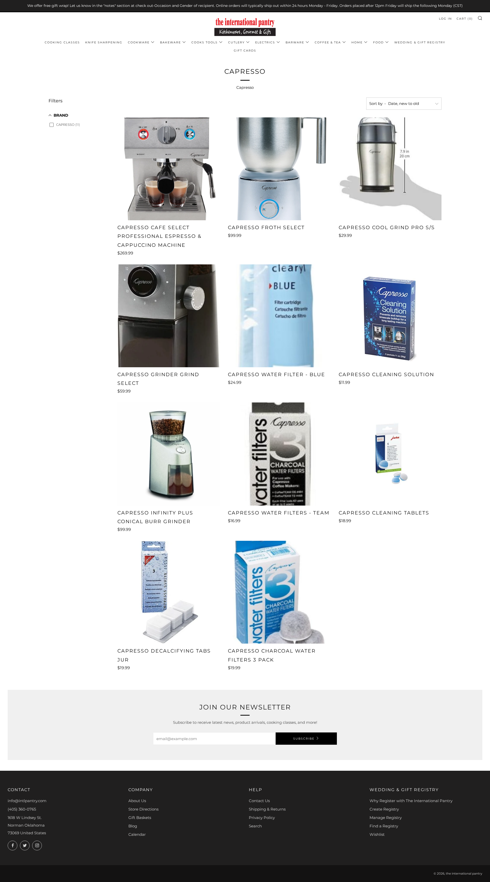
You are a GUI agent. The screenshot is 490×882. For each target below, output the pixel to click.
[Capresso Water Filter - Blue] (279, 315)
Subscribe (303, 738)
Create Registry (384, 809)
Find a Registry (384, 826)
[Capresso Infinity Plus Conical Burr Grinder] (168, 453)
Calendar (137, 834)
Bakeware (170, 42)
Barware (295, 42)
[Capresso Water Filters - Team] (279, 453)
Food (378, 42)
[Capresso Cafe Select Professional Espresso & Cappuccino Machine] (168, 168)
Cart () (465, 18)
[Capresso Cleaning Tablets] (390, 453)
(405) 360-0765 (22, 809)
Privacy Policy (262, 817)
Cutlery (236, 42)
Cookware (139, 42)
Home (357, 42)
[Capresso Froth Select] (279, 168)
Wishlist (377, 834)
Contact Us (259, 800)
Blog (132, 826)
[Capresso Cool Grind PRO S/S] (390, 168)
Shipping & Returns (267, 809)
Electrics (265, 42)
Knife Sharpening (103, 42)
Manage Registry (386, 817)
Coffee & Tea (328, 42)
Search (255, 826)
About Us (137, 800)
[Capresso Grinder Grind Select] (168, 315)
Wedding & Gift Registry (419, 42)
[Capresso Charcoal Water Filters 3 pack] (279, 592)
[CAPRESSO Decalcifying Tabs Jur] (168, 592)
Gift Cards (245, 50)
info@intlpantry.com (27, 800)
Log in (445, 18)
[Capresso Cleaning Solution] (390, 315)
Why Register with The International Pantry (411, 800)
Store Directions (143, 809)
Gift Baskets (139, 817)
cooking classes (62, 42)
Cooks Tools (204, 42)
